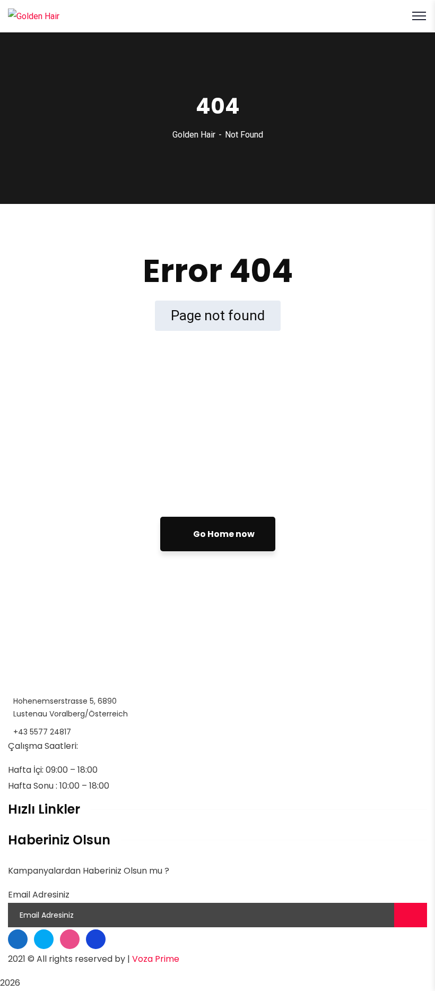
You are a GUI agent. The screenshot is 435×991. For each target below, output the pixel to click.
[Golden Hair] (33, 16)
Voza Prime (155, 959)
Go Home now (223, 534)
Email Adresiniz (38, 895)
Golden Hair (193, 135)
